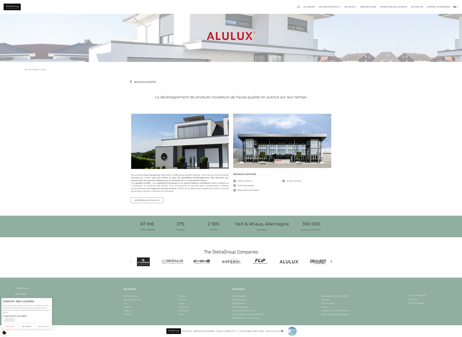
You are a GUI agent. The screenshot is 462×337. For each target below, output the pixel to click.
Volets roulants (239, 296)
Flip (125, 303)
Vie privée (412, 299)
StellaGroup (22, 288)
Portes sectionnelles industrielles (248, 314)
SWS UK (128, 310)
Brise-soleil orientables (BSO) (335, 296)
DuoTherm (184, 310)
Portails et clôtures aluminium (335, 310)
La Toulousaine (131, 296)
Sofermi (182, 300)
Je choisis (26, 326)
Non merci (10, 326)
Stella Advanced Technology (245, 318)
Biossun (127, 314)
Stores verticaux (239, 300)
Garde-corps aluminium (243, 310)
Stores (324, 307)
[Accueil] (299, 7)
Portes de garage (240, 307)
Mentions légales (416, 303)
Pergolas (325, 300)
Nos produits (238, 289)
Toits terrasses (328, 303)
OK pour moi (43, 326)
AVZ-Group (184, 307)
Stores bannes (239, 303)
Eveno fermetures (132, 300)
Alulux (43, 69)
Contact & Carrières (417, 295)
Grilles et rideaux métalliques (335, 314)
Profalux (182, 296)
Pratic (181, 314)
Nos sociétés (130, 289)
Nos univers (20, 294)
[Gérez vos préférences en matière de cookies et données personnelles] (4, 333)
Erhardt (127, 307)
